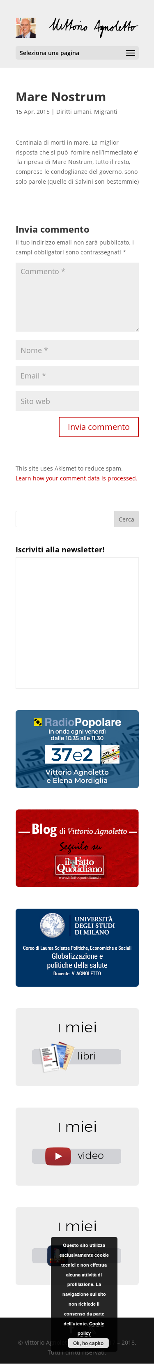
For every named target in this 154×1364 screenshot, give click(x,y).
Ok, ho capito (88, 1343)
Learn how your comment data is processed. (77, 478)
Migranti (105, 111)
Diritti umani (73, 111)
